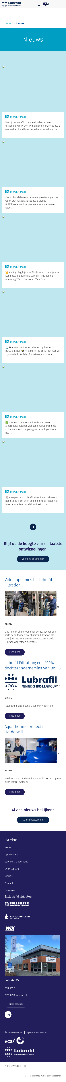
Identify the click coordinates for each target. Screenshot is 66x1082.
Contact (9, 883)
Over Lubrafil (12, 869)
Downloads (11, 890)
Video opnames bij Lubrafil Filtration (28, 582)
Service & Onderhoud (16, 861)
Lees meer (14, 652)
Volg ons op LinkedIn (33, 559)
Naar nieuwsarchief (33, 819)
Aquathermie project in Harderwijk (25, 729)
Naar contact (16, 1003)
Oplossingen (11, 854)
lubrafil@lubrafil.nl (53, 4)
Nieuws (8, 876)
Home (8, 23)
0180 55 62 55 (39, 4)
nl (25, 1066)
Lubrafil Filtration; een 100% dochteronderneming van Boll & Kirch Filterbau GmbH (33, 668)
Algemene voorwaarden (37, 1032)
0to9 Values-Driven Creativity (48, 1075)
